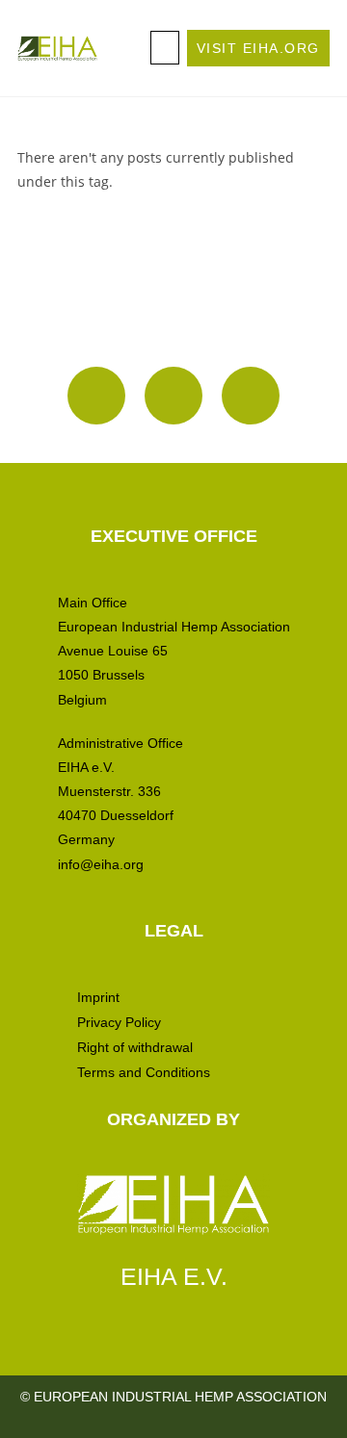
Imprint (98, 997)
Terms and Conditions (143, 1072)
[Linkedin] (173, 395)
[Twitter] (251, 395)
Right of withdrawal (135, 1047)
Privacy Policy (119, 1022)
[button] (164, 47)
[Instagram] (96, 395)
